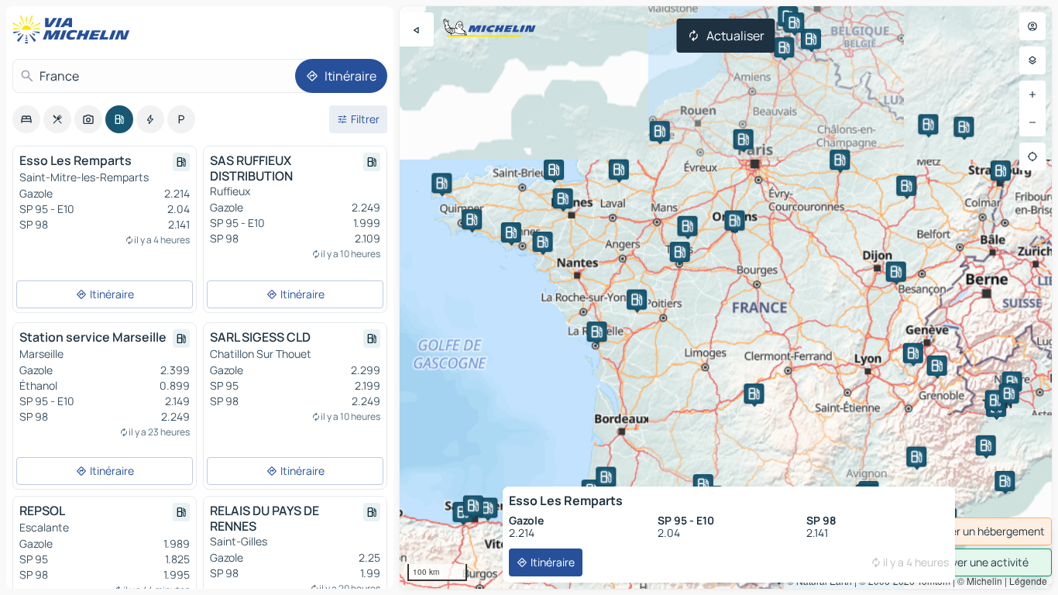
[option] (26, 119)
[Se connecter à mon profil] (1032, 26)
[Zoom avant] (1032, 94)
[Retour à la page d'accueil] (74, 29)
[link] (973, 531)
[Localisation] (1032, 156)
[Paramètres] (1032, 60)
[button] (913, 353)
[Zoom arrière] (1032, 122)
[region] (726, 297)
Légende (1028, 580)
